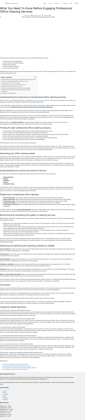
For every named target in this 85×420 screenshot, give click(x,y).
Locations (65, 3)
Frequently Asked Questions (9, 93)
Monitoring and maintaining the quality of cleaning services (16, 88)
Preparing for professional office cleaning (12, 86)
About (50, 3)
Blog (71, 3)
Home (44, 3)
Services (56, 3)
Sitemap (5, 399)
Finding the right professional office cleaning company (15, 81)
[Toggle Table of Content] (34, 77)
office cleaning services (38, 100)
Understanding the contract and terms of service (14, 84)
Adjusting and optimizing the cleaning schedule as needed (16, 89)
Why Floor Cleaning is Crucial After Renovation (15, 364)
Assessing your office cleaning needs (11, 83)
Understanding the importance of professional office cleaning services (19, 79)
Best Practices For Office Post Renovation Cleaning (17, 366)
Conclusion (4, 91)
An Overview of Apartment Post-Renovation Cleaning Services (20, 367)
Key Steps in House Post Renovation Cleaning (15, 369)
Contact (76, 3)
